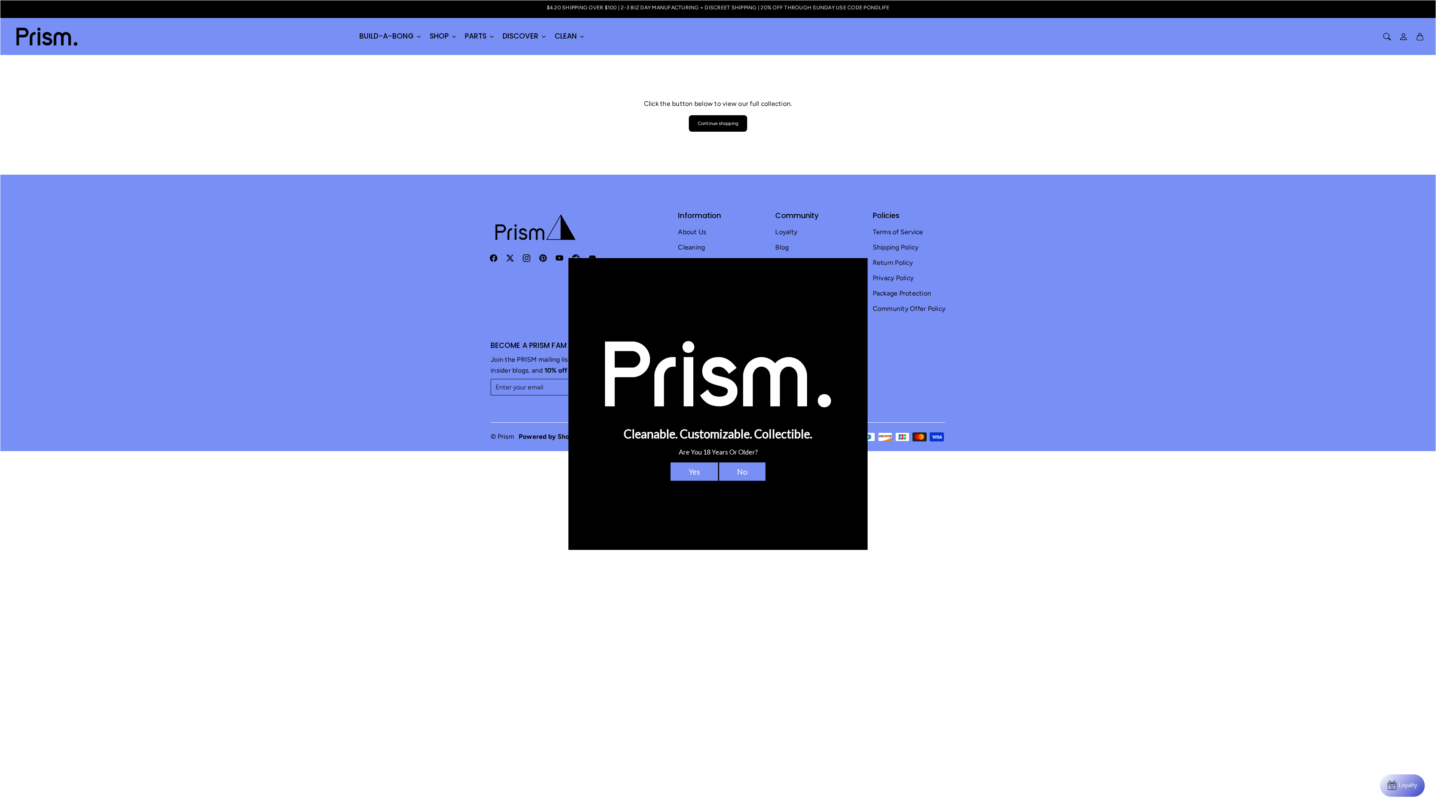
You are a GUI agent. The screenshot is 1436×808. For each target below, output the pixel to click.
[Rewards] (1402, 785)
